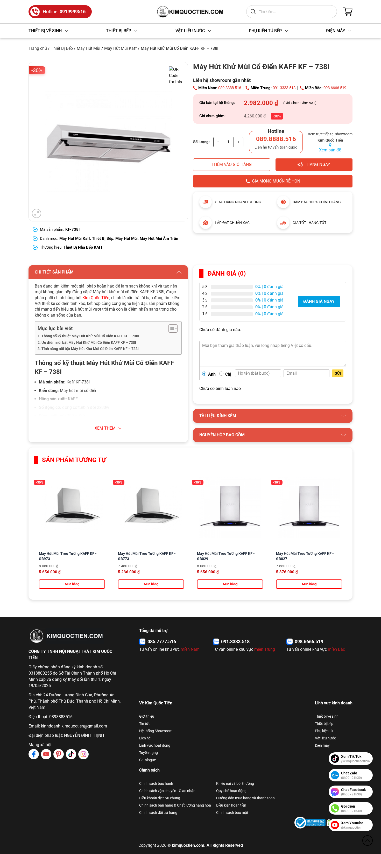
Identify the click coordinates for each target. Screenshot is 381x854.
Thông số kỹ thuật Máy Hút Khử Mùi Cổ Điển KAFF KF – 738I (90, 336)
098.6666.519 (334, 88)
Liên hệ (145, 738)
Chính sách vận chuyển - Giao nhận (167, 791)
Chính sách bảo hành (156, 783)
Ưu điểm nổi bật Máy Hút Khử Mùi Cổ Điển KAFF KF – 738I (88, 342)
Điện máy (322, 745)
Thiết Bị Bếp (62, 48)
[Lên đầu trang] (367, 840)
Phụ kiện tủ (324, 731)
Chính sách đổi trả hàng (158, 812)
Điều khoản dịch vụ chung (159, 798)
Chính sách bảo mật (232, 812)
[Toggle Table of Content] (170, 328)
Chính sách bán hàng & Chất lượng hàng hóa (175, 805)
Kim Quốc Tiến (95, 297)
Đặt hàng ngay (314, 164)
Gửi (338, 373)
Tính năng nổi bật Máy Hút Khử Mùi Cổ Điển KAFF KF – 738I (90, 349)
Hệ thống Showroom (155, 731)
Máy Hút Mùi (88, 48)
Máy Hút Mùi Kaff (120, 48)
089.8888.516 (229, 88)
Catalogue (147, 760)
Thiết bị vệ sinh (326, 716)
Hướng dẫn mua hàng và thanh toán (245, 798)
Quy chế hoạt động (231, 791)
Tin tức (144, 724)
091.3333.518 (284, 88)
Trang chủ (38, 48)
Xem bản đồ (330, 150)
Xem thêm (105, 428)
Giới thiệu (146, 716)
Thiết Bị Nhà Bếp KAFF (83, 247)
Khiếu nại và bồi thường (235, 783)
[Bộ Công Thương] (310, 822)
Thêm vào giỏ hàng (231, 164)
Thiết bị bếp (324, 724)
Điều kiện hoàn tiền (231, 805)
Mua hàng (72, 584)
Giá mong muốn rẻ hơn (276, 181)
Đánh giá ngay (319, 301)
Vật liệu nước (325, 738)
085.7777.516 (161, 641)
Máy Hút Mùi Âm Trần (159, 238)
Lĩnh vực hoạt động (154, 745)
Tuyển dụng (148, 753)
